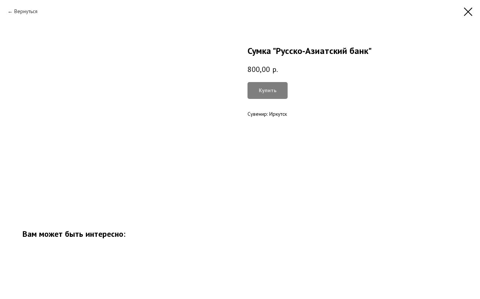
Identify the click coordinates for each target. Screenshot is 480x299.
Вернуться (26, 11)
